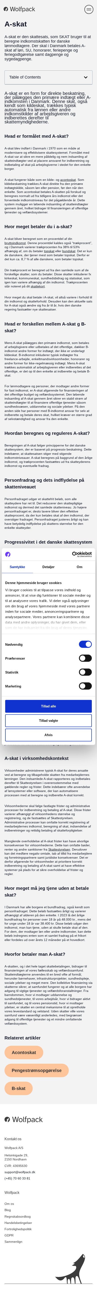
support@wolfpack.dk (20, 1172)
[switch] (85, 658)
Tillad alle (48, 706)
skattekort (38, 286)
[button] (88, 9)
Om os (9, 1203)
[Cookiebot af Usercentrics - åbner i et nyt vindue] (72, 554)
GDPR (9, 1235)
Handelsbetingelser (18, 1223)
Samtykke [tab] (17, 567)
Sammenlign (13, 1241)
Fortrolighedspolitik (18, 1229)
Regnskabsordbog (18, 1216)
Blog (8, 1210)
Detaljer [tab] (48, 567)
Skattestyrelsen (59, 849)
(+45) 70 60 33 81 (17, 1178)
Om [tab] (79, 567)
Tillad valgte (48, 720)
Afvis (48, 735)
